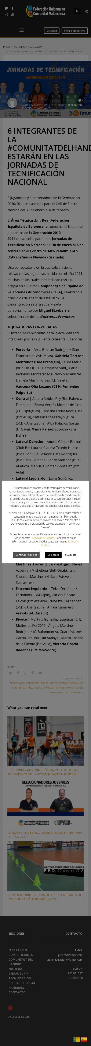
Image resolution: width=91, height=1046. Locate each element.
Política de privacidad (43, 538)
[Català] (77, 1039)
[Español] (84, 1039)
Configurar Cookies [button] (26, 554)
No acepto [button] (53, 554)
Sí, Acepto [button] (70, 554)
